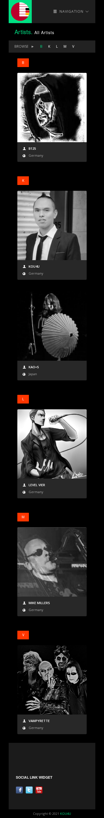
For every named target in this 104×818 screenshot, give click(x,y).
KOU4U (65, 813)
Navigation (71, 11)
